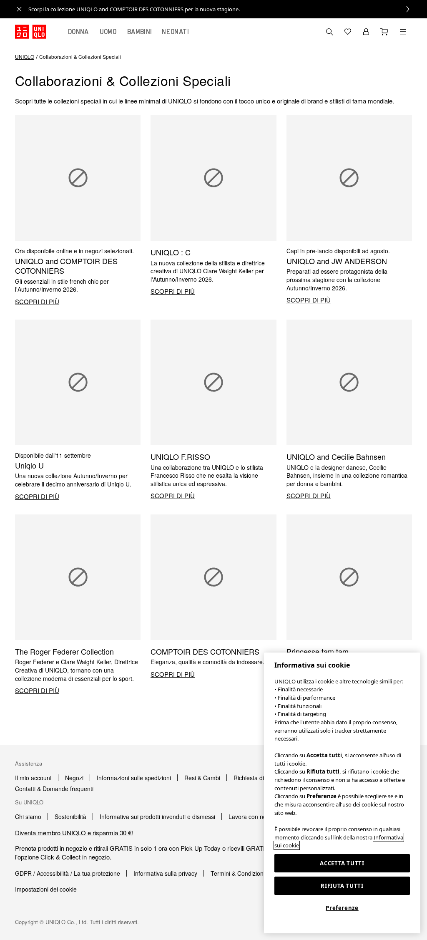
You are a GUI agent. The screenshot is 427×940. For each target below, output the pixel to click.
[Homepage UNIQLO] (30, 32)
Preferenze (342, 908)
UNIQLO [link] (24, 56)
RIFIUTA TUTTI (342, 886)
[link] (222, 9)
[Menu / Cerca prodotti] (403, 32)
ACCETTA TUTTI (342, 863)
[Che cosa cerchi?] (329, 32)
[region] (342, 793)
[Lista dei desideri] (348, 32)
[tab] (78, 32)
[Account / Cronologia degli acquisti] (366, 32)
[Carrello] (384, 32)
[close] (19, 9)
